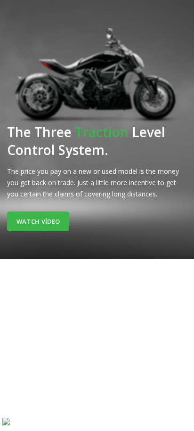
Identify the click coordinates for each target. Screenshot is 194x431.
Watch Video (38, 221)
